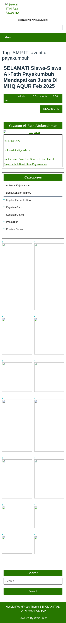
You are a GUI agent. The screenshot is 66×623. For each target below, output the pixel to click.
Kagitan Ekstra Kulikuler (19, 200)
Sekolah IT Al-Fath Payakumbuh (33, 20)
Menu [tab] (8, 37)
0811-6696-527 (12, 141)
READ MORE (52, 107)
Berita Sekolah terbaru (18, 192)
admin (21, 96)
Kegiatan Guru (14, 207)
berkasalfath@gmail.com (17, 150)
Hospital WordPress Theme (22, 606)
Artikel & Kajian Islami (18, 185)
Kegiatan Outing (15, 214)
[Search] (33, 581)
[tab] (33, 581)
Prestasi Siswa (14, 229)
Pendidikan (12, 221)
